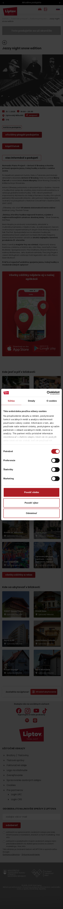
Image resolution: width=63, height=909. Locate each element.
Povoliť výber (31, 503)
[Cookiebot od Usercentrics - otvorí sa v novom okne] (47, 393)
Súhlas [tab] (11, 401)
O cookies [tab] (52, 401)
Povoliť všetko (31, 492)
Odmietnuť (31, 513)
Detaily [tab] (31, 401)
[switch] (55, 460)
